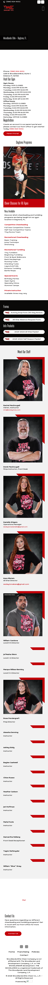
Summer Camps (11, 285)
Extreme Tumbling (12, 268)
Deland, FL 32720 (11, 76)
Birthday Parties (11, 279)
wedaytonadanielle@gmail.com (15, 527)
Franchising (23, 952)
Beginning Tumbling (13, 255)
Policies (36, 952)
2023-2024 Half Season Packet (27, 339)
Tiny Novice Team (12, 232)
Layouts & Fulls (11, 266)
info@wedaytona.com (11, 410)
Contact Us (13, 933)
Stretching (9, 244)
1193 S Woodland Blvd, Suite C (17, 73)
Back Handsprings (12, 259)
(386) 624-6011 (13, 1)
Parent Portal (13, 133)
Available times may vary (15, 293)
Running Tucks (11, 261)
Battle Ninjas (10, 270)
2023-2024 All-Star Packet (27, 332)
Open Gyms (9, 281)
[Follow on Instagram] (42, 2)
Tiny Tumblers (10, 252)
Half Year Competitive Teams (17, 230)
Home (11, 952)
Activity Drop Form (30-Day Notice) (27, 312)
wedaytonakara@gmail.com (16, 584)
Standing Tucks (11, 264)
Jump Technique (11, 242)
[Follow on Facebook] (39, 2)
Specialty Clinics (11, 283)
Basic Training (10, 240)
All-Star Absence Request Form (27, 320)
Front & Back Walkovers (15, 257)
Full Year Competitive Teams (17, 227)
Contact (24, 955)
